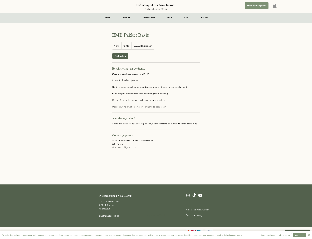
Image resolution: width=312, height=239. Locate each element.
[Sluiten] (309, 235)
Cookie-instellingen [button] (268, 235)
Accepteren (299, 235)
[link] (120, 56)
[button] (275, 5)
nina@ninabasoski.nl (109, 215)
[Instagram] (188, 195)
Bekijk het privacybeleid (233, 235)
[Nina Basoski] (194, 195)
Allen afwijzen (284, 235)
